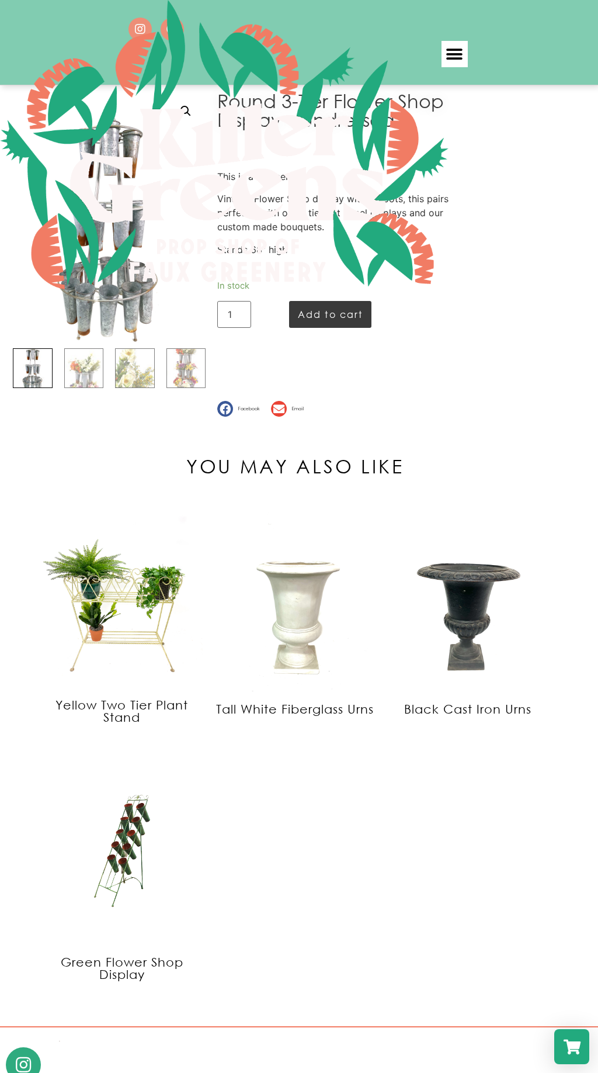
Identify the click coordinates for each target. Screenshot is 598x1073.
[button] (454, 54)
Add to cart (330, 314)
